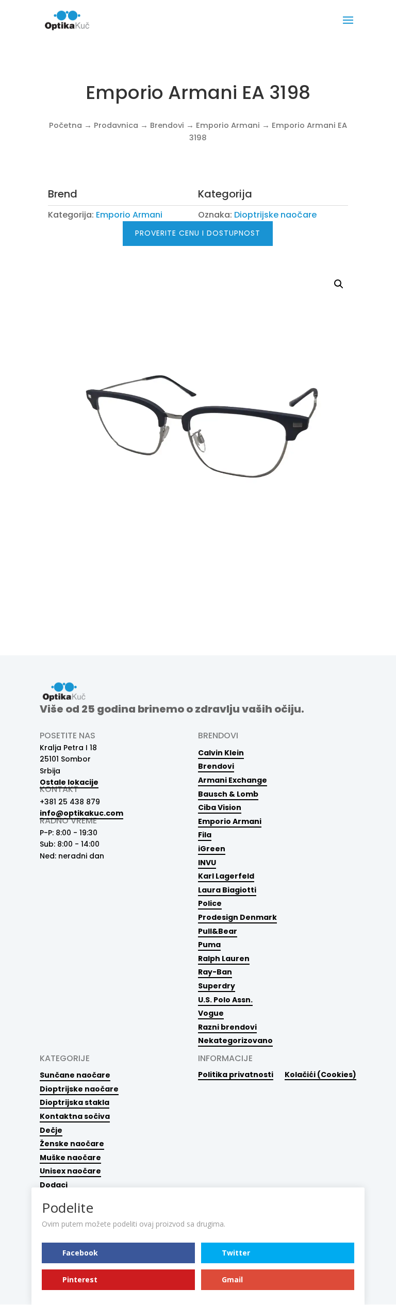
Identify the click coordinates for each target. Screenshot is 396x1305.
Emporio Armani (228, 125)
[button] (338, 284)
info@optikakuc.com (81, 813)
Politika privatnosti (235, 1074)
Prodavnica (116, 125)
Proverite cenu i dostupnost (197, 233)
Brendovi (167, 125)
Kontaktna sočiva (75, 1116)
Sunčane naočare (75, 1075)
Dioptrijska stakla (74, 1102)
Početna (65, 125)
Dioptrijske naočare (275, 215)
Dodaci (54, 1185)
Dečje (51, 1130)
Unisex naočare (70, 1171)
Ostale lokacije (69, 782)
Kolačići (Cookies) (320, 1074)
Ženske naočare (72, 1143)
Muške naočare (70, 1157)
